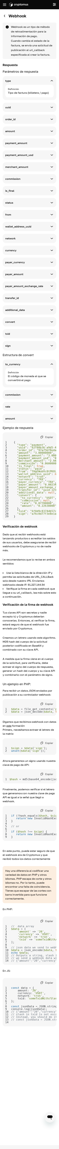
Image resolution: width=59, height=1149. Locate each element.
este (9, 725)
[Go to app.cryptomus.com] (18, 5)
